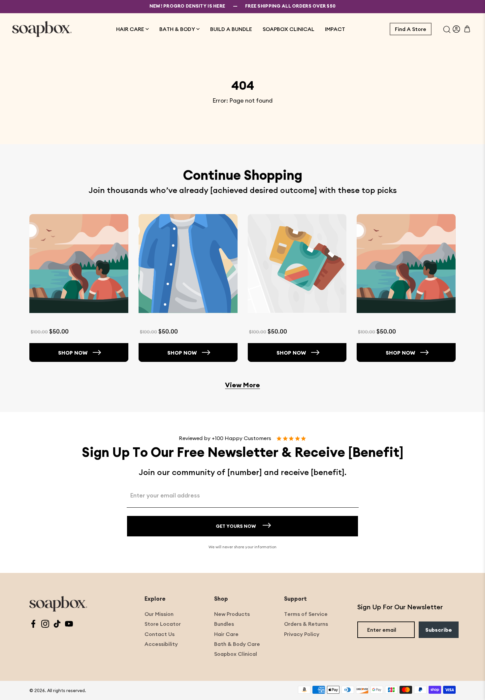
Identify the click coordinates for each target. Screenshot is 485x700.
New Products (232, 614)
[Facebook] (33, 624)
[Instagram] (45, 624)
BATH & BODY (177, 29)
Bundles (224, 623)
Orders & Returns (306, 623)
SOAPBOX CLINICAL (288, 29)
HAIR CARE (130, 29)
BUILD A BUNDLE (231, 29)
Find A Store (410, 29)
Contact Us (160, 634)
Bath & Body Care (237, 644)
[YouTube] (69, 624)
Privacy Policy (301, 634)
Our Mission (159, 614)
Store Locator (163, 623)
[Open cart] (467, 29)
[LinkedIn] (57, 624)
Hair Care (226, 634)
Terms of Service (306, 614)
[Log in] (456, 29)
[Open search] (446, 29)
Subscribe (438, 629)
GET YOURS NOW (236, 526)
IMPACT (335, 29)
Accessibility (161, 644)
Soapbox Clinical (235, 654)
